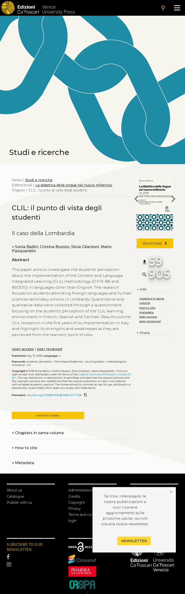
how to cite (147, 307)
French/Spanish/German (68, 361)
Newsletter (134, 541)
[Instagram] (31, 564)
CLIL (29, 365)
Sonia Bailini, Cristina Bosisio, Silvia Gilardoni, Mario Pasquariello (62, 249)
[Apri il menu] (177, 8)
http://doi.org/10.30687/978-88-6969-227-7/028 (54, 395)
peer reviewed (49, 349)
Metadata (23, 463)
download (155, 243)
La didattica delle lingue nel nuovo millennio (73, 185)
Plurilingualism (95, 361)
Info (142, 289)
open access (23, 349)
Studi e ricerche (39, 180)
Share (143, 333)
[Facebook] (31, 557)
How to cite (24, 448)
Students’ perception (39, 361)
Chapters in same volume (38, 433)
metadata (146, 312)
